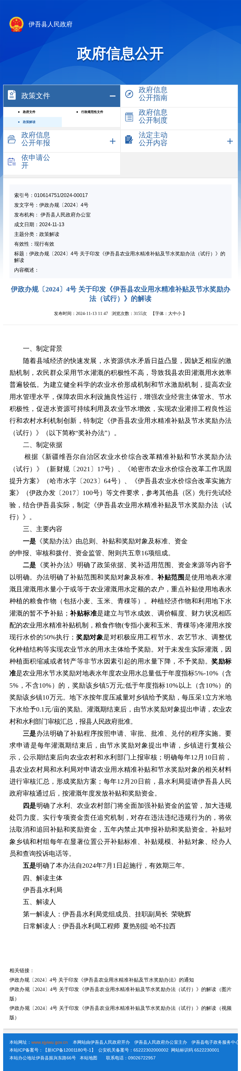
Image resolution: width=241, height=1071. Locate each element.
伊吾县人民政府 (49, 24)
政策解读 (29, 122)
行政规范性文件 (92, 112)
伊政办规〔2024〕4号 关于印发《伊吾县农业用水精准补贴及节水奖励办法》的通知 (101, 980)
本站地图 (88, 1057)
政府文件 (29, 112)
